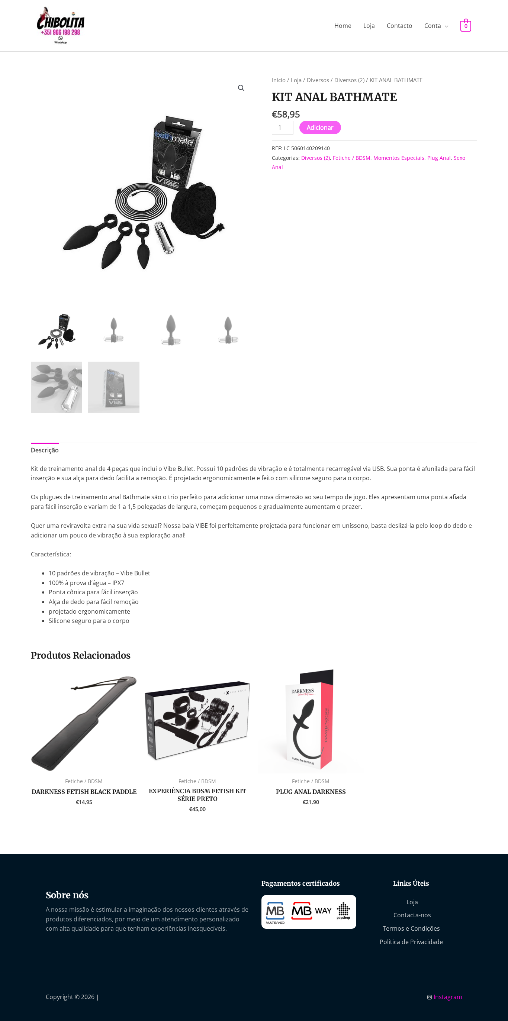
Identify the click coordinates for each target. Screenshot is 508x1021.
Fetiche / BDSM (351, 157)
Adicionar (320, 127)
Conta (432, 26)
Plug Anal (439, 157)
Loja (369, 26)
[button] (241, 88)
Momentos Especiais (398, 157)
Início (279, 80)
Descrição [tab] (45, 450)
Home (342, 26)
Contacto (399, 26)
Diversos (318, 80)
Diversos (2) (349, 80)
